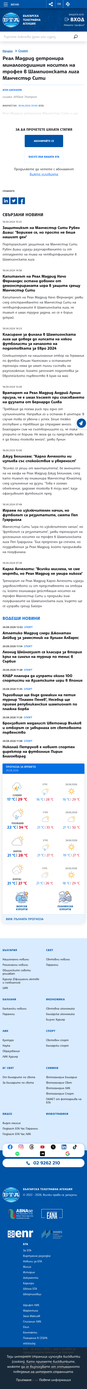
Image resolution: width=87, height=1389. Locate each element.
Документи (30, 1278)
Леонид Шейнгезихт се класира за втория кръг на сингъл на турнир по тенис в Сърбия (42, 657)
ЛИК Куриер (10, 1056)
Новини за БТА (32, 1261)
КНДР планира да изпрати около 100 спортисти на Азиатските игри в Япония (43, 678)
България (10, 950)
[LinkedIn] (65, 1147)
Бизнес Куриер (55, 1019)
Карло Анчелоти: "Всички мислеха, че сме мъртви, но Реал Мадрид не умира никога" (43, 571)
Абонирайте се (44, 140)
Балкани (9, 999)
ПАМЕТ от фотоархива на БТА (64, 1101)
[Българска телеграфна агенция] (11, 1194)
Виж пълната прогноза (25, 919)
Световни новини (58, 959)
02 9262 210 (46, 1163)
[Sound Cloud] (43, 1153)
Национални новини (16, 959)
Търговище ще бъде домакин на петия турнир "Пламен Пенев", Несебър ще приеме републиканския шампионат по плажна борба (40, 702)
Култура (8, 1040)
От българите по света (19, 1077)
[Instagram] (22, 1147)
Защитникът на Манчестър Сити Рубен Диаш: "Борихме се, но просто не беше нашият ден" (41, 232)
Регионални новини (15, 965)
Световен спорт (57, 1040)
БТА (25, 1244)
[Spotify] (18, 1153)
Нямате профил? (74, 25)
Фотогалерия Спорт (60, 1093)
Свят (49, 950)
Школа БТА (30, 1289)
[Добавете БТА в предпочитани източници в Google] (69, 1153)
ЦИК (5, 988)
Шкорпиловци (32, 1294)
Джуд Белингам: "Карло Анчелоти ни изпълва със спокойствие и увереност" (39, 458)
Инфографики (57, 1114)
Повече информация (55, 1380)
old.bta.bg (29, 1343)
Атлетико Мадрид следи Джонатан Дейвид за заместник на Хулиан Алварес (41, 635)
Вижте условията (44, 174)
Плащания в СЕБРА (35, 1338)
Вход (77, 19)
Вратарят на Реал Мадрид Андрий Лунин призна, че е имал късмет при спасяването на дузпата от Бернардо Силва (43, 397)
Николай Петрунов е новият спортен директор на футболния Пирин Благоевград (39, 751)
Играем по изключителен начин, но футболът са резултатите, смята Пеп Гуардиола (40, 515)
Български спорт (57, 1045)
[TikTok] (76, 1147)
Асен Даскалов (12, 89)
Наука (6, 1045)
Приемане (23, 1380)
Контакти (30, 1332)
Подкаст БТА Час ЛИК (17, 1134)
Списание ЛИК (32, 1321)
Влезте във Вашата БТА (44, 156)
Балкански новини (14, 1008)
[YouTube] (43, 1147)
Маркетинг (30, 1310)
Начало (8, 51)
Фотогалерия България (61, 1077)
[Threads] (33, 1147)
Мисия (27, 1267)
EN (59, 4)
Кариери (28, 1283)
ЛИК (5, 1031)
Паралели (52, 965)
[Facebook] (11, 1147)
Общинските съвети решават (17, 972)
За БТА (27, 1250)
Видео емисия (12, 1123)
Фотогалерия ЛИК (58, 1088)
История (29, 1272)
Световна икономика (60, 1008)
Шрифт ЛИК (31, 1305)
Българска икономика (60, 1014)
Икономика (55, 999)
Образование (11, 1051)
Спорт (23, 51)
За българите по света (18, 1082)
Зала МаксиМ (31, 1316)
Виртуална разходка (36, 1256)
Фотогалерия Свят (59, 1082)
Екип (26, 1327)
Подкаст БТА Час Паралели (20, 1128)
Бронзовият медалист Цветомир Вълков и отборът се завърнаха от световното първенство (42, 728)
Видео (7, 1114)
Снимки (52, 1068)
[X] (54, 1147)
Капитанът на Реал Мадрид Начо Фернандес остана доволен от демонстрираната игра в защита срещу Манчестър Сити (41, 283)
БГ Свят (8, 1068)
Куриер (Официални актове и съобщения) (21, 981)
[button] (50, 4)
